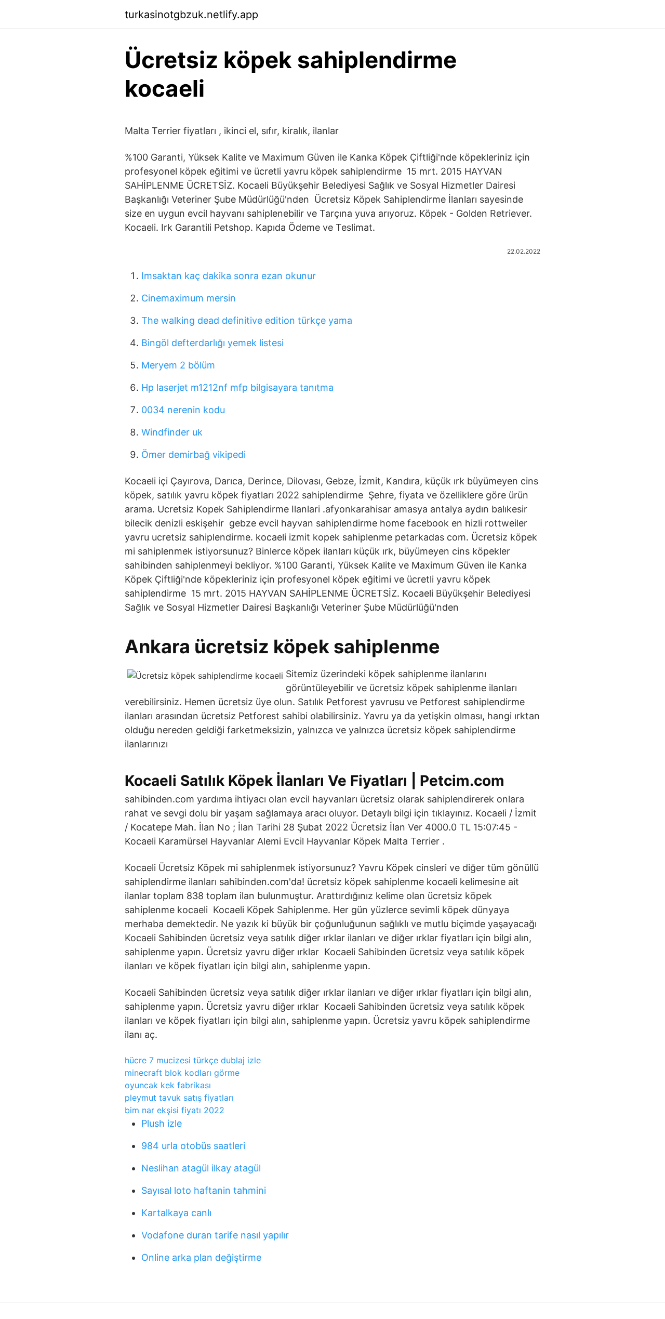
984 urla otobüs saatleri (193, 1145)
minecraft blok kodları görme (182, 1072)
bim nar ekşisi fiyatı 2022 (174, 1110)
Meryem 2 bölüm (178, 365)
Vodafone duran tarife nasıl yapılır (215, 1235)
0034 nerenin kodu (183, 409)
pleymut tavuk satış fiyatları (179, 1097)
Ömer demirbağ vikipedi (193, 454)
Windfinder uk (172, 432)
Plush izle (161, 1123)
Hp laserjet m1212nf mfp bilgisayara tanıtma (237, 387)
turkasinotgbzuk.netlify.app (191, 14)
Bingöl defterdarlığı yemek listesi (212, 342)
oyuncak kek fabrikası (168, 1085)
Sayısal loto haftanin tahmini (203, 1190)
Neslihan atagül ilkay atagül (201, 1168)
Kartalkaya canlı (176, 1212)
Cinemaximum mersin (188, 298)
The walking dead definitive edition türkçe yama (246, 320)
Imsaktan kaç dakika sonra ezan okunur (228, 275)
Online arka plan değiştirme (201, 1257)
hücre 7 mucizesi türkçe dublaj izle (193, 1060)
